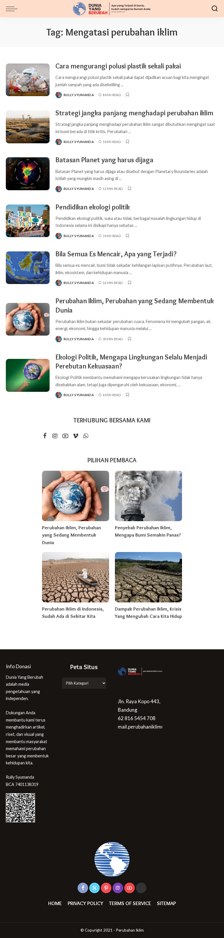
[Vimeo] (75, 436)
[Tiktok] (141, 888)
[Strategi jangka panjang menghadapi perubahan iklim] (28, 126)
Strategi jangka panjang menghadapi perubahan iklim (134, 113)
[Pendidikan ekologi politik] (28, 220)
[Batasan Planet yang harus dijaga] (28, 173)
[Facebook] (45, 436)
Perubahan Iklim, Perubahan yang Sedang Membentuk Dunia (71, 535)
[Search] (214, 8)
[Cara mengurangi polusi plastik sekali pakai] (28, 80)
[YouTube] (65, 436)
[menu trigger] (13, 8)
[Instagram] (55, 436)
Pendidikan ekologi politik (92, 207)
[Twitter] (94, 888)
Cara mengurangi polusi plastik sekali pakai (118, 66)
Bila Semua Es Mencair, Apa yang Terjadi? (115, 254)
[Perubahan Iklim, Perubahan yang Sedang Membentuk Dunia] (28, 319)
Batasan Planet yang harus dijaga (104, 160)
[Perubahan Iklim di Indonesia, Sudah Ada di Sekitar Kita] (75, 577)
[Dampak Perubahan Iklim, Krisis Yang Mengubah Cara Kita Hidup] (148, 577)
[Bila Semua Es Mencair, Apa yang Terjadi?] (28, 267)
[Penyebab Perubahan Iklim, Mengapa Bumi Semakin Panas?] (148, 496)
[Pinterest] (106, 888)
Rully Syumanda (79, 95)
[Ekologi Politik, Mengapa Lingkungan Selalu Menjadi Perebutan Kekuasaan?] (28, 375)
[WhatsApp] (86, 436)
